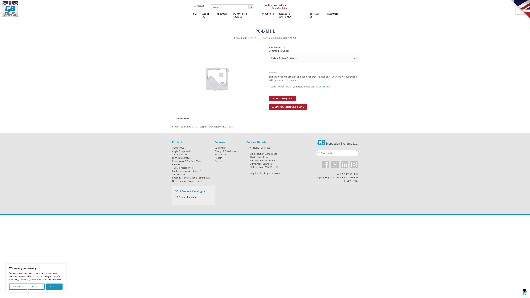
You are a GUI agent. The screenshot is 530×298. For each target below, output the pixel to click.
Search (318, 153)
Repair (218, 157)
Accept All (54, 286)
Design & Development (227, 151)
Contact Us (314, 15)
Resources (332, 14)
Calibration (220, 147)
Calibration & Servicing (239, 15)
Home (195, 14)
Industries (268, 14)
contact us (316, 86)
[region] (36, 278)
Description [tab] (182, 118)
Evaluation (220, 154)
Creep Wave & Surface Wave (186, 161)
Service (218, 161)
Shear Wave (178, 147)
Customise (18, 286)
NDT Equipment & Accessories (187, 181)
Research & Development (286, 15)
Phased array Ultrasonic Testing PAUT (192, 177)
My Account (198, 6)
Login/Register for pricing (287, 106)
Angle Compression (182, 151)
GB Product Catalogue (186, 197)
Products (222, 14)
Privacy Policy (351, 180)
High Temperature (182, 157)
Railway (176, 164)
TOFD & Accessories (182, 167)
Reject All (36, 286)
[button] (313, 58)
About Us (205, 15)
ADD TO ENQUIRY (282, 98)
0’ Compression (180, 154)
